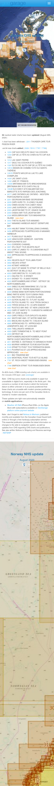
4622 (9, 310)
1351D (10, 173)
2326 (27, 148)
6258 (9, 357)
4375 (9, 299)
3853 (9, 249)
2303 (9, 210)
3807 (9, 247)
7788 (44, 148)
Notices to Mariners (31, 414)
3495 (9, 239)
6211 (9, 355)
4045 (9, 286)
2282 (9, 204)
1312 (9, 160)
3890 (9, 255)
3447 (9, 223)
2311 (28, 141)
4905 (9, 331)
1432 (9, 181)
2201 (9, 199)
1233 (9, 152)
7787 (38, 148)
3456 (9, 228)
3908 (9, 265)
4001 (9, 268)
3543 (9, 244)
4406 (9, 305)
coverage (29, 374)
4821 (9, 318)
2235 (9, 202)
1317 (9, 162)
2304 (9, 212)
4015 (9, 278)
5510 (32, 148)
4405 (9, 302)
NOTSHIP (7, 432)
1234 (9, 154)
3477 (9, 236)
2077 (9, 194)
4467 (9, 307)
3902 (9, 262)
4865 (9, 323)
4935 (9, 344)
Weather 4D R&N (14, 405)
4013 (9, 276)
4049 (9, 291)
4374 (9, 297)
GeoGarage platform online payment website (27, 409)
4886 (9, 328)
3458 (9, 231)
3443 (9, 220)
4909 (9, 334)
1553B (10, 189)
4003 (9, 273)
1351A (10, 168)
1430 (9, 178)
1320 (9, 165)
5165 (9, 347)
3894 (9, 260)
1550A (10, 183)
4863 (9, 320)
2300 (9, 207)
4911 (9, 341)
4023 (9, 281)
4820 (9, 315)
